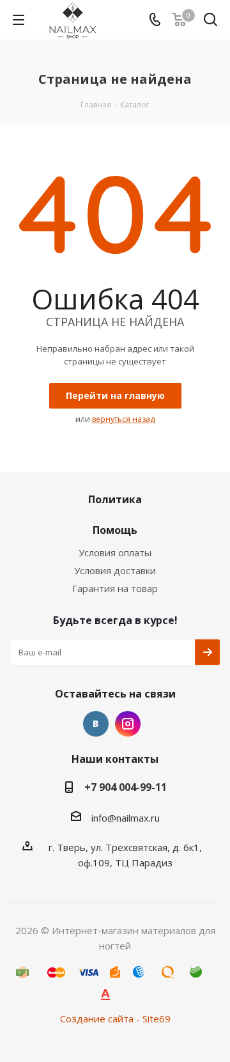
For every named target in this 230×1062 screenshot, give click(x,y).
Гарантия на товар (115, 588)
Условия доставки (115, 570)
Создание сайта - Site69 (115, 1018)
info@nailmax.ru (125, 817)
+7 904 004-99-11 (125, 787)
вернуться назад (123, 419)
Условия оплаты (115, 552)
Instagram (128, 724)
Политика (115, 499)
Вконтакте (96, 724)
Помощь (115, 530)
